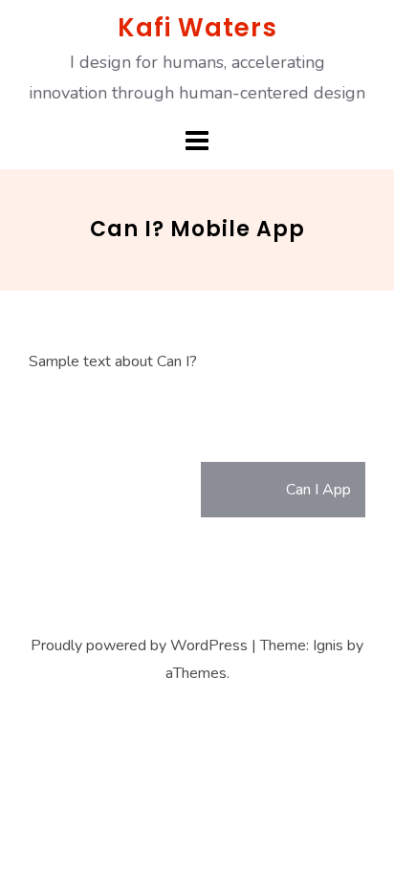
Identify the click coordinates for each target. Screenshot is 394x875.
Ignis (328, 645)
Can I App (318, 489)
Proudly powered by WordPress (139, 645)
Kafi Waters (197, 28)
